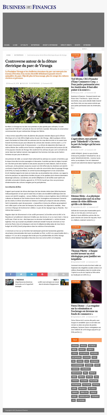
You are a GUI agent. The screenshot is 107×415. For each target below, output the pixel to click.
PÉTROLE (96, 385)
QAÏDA (74, 388)
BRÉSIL (74, 349)
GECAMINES (94, 361)
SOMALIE (93, 392)
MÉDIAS (81, 377)
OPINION (75, 381)
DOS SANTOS (84, 353)
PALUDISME (93, 381)
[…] (73, 108)
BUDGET (82, 349)
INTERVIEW (86, 45)
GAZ (86, 361)
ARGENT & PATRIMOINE (50, 45)
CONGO (74, 353)
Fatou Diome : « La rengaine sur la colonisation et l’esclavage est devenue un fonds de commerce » (85, 309)
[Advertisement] (53, 27)
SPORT (74, 396)
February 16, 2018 (13, 83)
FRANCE (80, 361)
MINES (74, 377)
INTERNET (89, 365)
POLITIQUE (86, 385)
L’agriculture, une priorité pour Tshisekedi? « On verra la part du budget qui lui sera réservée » (85, 142)
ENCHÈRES (94, 353)
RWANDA (75, 392)
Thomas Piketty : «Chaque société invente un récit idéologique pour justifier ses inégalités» (86, 254)
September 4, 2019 (79, 317)
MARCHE (92, 373)
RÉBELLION (84, 392)
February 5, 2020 (78, 93)
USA (73, 400)
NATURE (89, 377)
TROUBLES (95, 396)
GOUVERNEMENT (77, 365)
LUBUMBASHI (85, 369)
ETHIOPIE (87, 357)
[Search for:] (91, 49)
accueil (7, 45)
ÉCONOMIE (81, 400)
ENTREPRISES (35, 45)
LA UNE (15, 45)
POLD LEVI (25, 83)
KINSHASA (75, 369)
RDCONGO (82, 388)
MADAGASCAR (76, 373)
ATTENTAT (92, 346)
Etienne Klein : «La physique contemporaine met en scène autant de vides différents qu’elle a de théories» (86, 200)
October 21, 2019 (78, 150)
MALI (85, 373)
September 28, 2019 (79, 207)
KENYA (97, 365)
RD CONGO (92, 388)
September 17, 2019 (79, 262)
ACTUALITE (24, 45)
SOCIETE (77, 45)
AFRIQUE (75, 346)
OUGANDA (84, 381)
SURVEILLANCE (84, 396)
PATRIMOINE (76, 385)
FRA (73, 361)
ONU (96, 377)
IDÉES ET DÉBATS (66, 45)
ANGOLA (83, 346)
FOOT (94, 357)
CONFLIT (90, 349)
